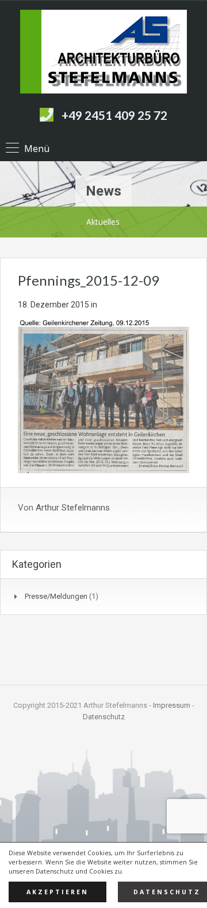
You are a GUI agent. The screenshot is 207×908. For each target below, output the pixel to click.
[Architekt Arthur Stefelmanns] (103, 53)
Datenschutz (104, 716)
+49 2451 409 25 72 (114, 115)
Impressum (171, 705)
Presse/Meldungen (56, 596)
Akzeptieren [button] (57, 892)
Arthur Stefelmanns (73, 507)
